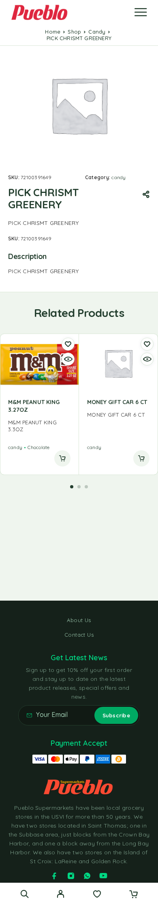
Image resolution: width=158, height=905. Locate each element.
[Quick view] (68, 359)
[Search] (24, 894)
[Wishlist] (97, 895)
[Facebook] (54, 876)
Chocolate (38, 447)
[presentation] (39, 426)
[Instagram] (71, 876)
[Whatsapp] (87, 876)
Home (52, 31)
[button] (71, 486)
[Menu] (140, 12)
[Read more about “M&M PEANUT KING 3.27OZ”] (62, 458)
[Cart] (133, 895)
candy (96, 31)
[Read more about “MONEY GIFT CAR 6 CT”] (141, 458)
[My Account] (60, 895)
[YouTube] (103, 876)
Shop (74, 31)
